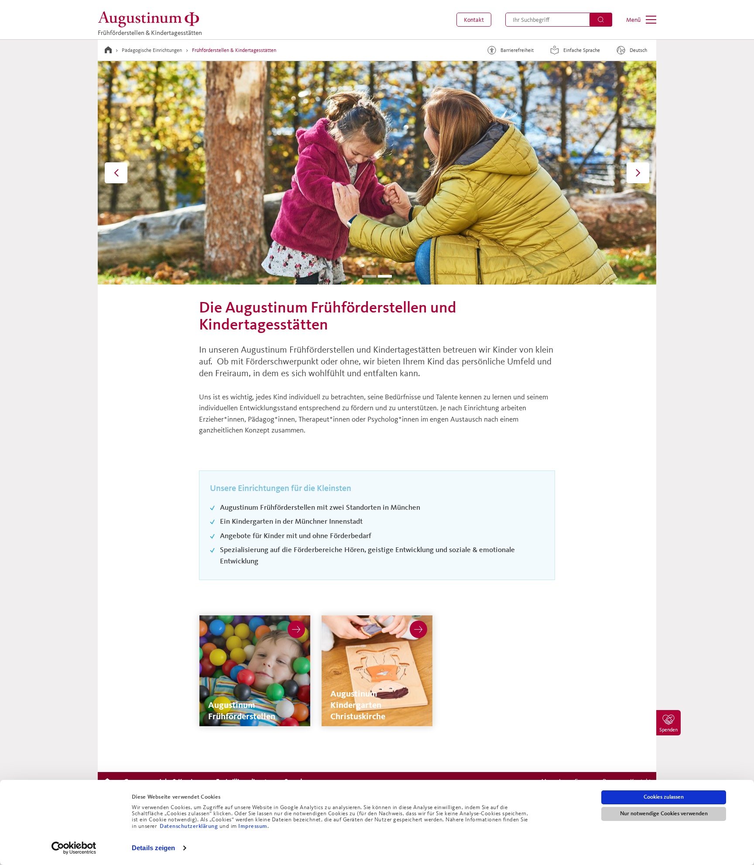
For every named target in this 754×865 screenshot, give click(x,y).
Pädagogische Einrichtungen (152, 50)
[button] (473, 20)
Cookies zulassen (664, 796)
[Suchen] (600, 20)
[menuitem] (473, 19)
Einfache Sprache (581, 50)
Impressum (252, 826)
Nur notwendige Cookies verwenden (664, 813)
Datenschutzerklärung (189, 826)
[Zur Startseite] (108, 50)
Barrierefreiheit (517, 50)
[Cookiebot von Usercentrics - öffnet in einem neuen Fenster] (74, 848)
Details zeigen (153, 847)
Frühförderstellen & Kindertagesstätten (234, 50)
